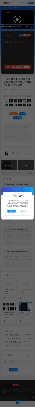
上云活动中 (11, 211)
